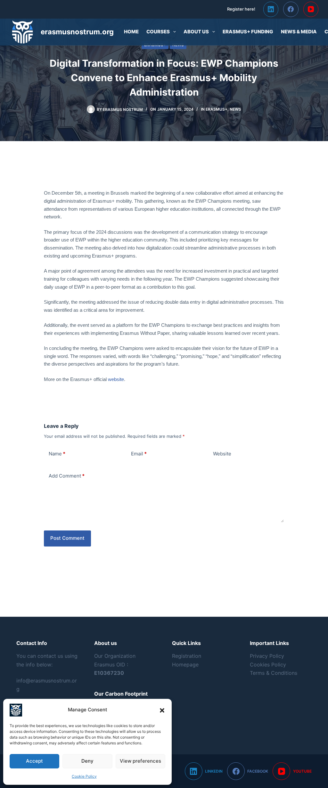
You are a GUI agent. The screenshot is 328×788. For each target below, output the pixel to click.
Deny (87, 761)
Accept (34, 761)
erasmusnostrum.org (77, 32)
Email (139, 454)
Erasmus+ (216, 109)
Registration (186, 656)
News (235, 109)
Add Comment (67, 476)
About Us (196, 32)
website (116, 379)
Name (57, 454)
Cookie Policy (84, 776)
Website (222, 454)
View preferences (140, 761)
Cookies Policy (268, 664)
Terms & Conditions (273, 673)
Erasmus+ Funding (248, 32)
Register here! (241, 9)
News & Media (299, 32)
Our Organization (114, 656)
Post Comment (67, 538)
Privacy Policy (267, 656)
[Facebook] (291, 9)
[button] (162, 710)
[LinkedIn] (271, 9)
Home (131, 32)
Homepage (185, 664)
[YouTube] (311, 9)
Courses (158, 32)
